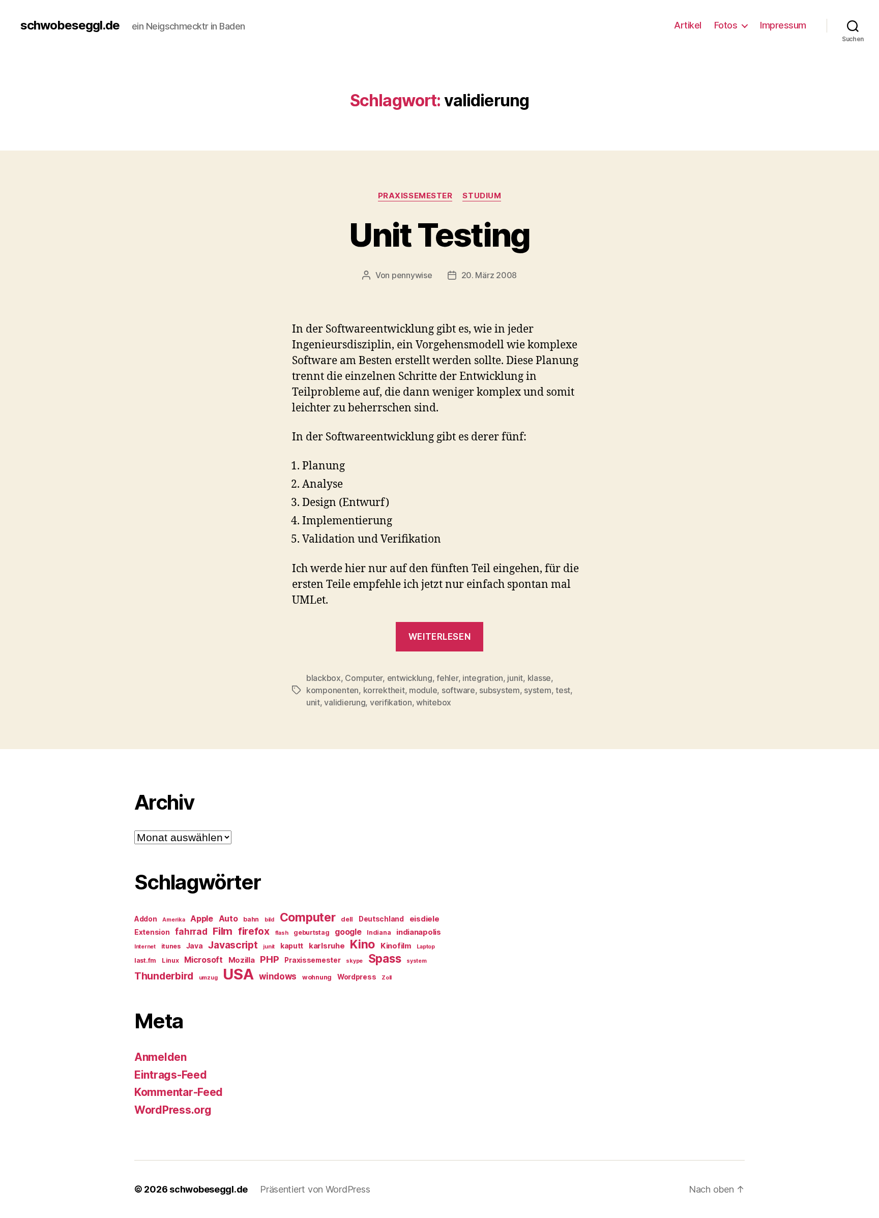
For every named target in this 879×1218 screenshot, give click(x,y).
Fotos (726, 25)
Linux (170, 960)
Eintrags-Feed (170, 1074)
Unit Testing (439, 234)
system (537, 690)
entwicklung (409, 678)
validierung (344, 702)
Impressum (783, 25)
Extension (152, 932)
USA (238, 974)
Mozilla (241, 960)
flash (281, 933)
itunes (171, 946)
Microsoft (203, 960)
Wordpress (356, 977)
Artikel (687, 25)
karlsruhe (327, 945)
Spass (384, 958)
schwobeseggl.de (70, 25)
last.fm (145, 960)
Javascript (232, 945)
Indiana (379, 932)
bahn (251, 919)
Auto (228, 919)
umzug (208, 977)
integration (482, 678)
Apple (201, 919)
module (423, 690)
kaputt (291, 946)
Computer (364, 678)
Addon (145, 919)
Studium (481, 195)
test (562, 690)
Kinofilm (396, 945)
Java (194, 946)
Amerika (173, 919)
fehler (447, 678)
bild (269, 919)
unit (313, 702)
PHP (269, 959)
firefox (254, 931)
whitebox (433, 702)
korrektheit (384, 690)
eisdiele (424, 919)
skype (354, 961)
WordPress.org (173, 1110)
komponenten (332, 690)
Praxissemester (415, 195)
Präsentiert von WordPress (315, 1189)
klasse (539, 678)
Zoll (387, 977)
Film (222, 931)
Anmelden (160, 1057)
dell (347, 919)
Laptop (425, 946)
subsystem (499, 690)
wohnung (317, 977)
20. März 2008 (489, 275)
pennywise (412, 275)
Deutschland (381, 919)
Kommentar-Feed (178, 1092)
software (458, 690)
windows (278, 976)
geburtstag (311, 932)
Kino (362, 944)
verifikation (391, 702)
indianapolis (418, 932)
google (348, 932)
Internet (145, 946)
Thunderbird (163, 976)
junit (515, 678)
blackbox (323, 678)
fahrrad (191, 932)
